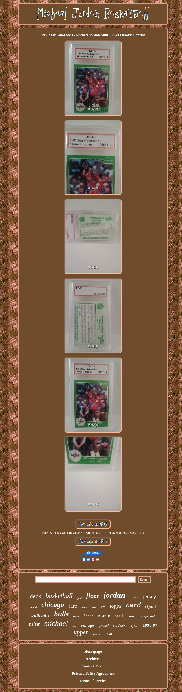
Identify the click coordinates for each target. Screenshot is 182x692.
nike (109, 633)
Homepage (93, 651)
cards (119, 615)
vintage (87, 625)
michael (56, 623)
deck (35, 596)
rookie (104, 615)
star (132, 616)
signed (150, 606)
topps (115, 606)
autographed (147, 616)
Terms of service (93, 681)
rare (73, 606)
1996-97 (150, 625)
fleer (92, 595)
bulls (61, 614)
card (133, 605)
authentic (40, 615)
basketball (59, 595)
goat (74, 626)
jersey (149, 596)
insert (33, 607)
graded (104, 626)
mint (34, 624)
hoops (88, 616)
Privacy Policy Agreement (93, 673)
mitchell (97, 634)
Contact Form (93, 666)
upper (81, 632)
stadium (119, 625)
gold (79, 598)
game (134, 597)
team (84, 607)
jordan (114, 595)
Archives (93, 659)
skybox (134, 626)
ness (76, 616)
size (102, 607)
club (93, 607)
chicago (52, 605)
